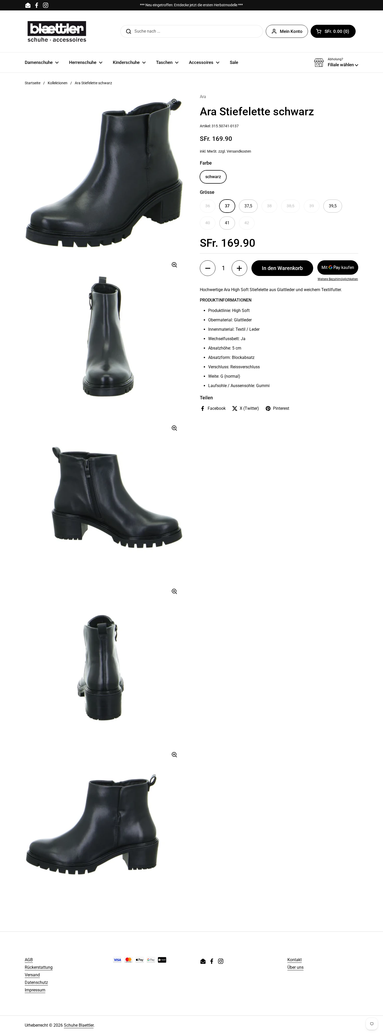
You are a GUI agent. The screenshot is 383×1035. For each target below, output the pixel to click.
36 (207, 205)
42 (246, 222)
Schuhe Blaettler (79, 1025)
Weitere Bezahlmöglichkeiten (338, 279)
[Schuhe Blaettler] (57, 31)
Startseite (32, 83)
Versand (32, 974)
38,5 (290, 205)
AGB (29, 959)
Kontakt (294, 959)
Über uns (295, 967)
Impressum (35, 990)
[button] (333, 31)
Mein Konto (291, 31)
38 (269, 205)
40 (207, 222)
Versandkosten (239, 151)
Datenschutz (36, 982)
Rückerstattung (39, 967)
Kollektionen (57, 83)
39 (311, 205)
